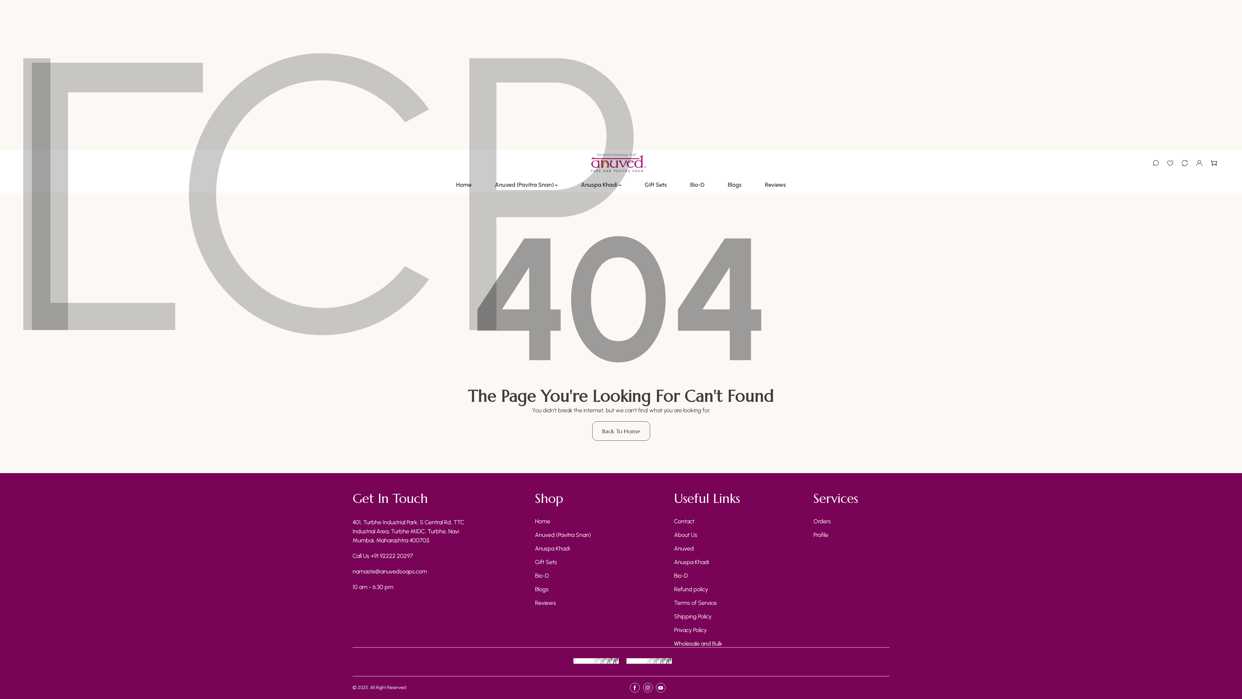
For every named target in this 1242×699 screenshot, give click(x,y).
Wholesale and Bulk (698, 643)
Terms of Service (695, 602)
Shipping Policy (693, 616)
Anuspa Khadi (552, 548)
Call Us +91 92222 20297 (383, 556)
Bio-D (542, 575)
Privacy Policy (690, 630)
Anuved (684, 548)
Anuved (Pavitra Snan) (563, 534)
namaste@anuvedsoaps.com (390, 571)
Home (542, 521)
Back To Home (621, 431)
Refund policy (691, 589)
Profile (820, 534)
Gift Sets (546, 562)
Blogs (542, 589)
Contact (684, 521)
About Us (685, 534)
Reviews (545, 602)
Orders (822, 521)
